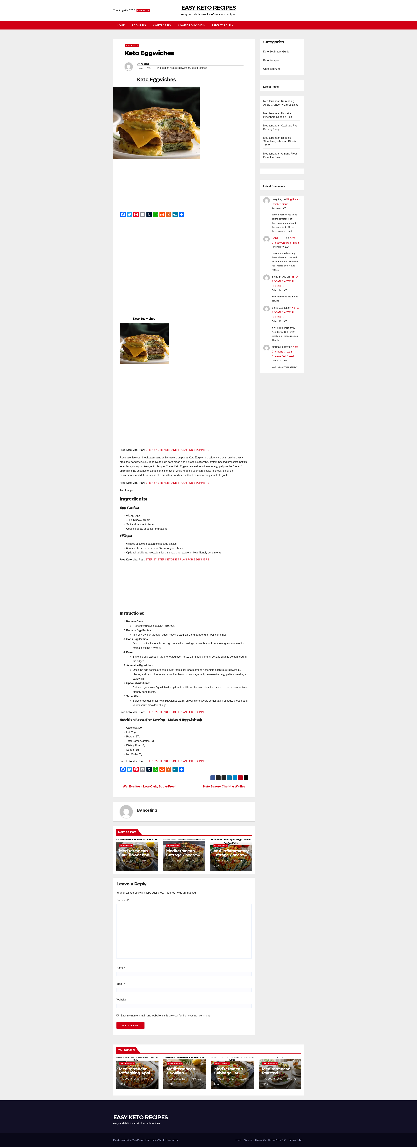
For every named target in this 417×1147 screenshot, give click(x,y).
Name (120, 967)
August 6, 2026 (131, 1079)
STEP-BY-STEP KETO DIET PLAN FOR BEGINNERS (177, 450)
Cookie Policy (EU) (191, 25)
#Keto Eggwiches (180, 67)
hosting (145, 63)
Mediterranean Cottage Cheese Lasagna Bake (181, 854)
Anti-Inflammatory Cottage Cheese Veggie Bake (231, 854)
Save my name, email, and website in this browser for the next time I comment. (165, 1015)
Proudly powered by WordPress (128, 1140)
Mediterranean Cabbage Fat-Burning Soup (228, 1072)
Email (120, 983)
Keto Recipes (132, 45)
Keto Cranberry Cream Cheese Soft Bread (285, 352)
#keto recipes (199, 67)
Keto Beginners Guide (276, 51)
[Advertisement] (184, 186)
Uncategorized (272, 68)
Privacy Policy (222, 25)
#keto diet (163, 67)
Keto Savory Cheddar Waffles (224, 786)
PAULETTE (278, 238)
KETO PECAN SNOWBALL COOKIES (285, 281)
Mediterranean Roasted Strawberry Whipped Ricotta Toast (279, 141)
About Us (139, 25)
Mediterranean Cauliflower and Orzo (134, 854)
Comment (122, 900)
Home (121, 25)
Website (121, 999)
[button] (303, 25)
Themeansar (172, 1140)
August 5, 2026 (226, 1079)
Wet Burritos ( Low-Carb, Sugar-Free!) (149, 786)
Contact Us (162, 25)
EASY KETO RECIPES (208, 7)
